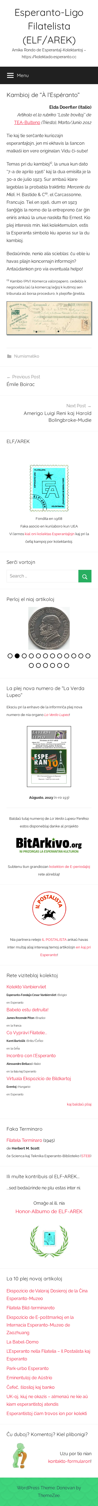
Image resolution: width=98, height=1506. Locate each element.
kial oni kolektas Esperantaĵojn (50, 534)
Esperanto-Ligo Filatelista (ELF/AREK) (49, 26)
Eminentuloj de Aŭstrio (29, 1377)
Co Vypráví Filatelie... (27, 1032)
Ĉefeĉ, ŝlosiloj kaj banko (31, 1387)
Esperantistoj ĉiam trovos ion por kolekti (47, 1413)
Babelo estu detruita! (27, 1009)
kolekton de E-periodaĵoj (69, 867)
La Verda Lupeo (56, 715)
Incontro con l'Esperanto (31, 1055)
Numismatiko (26, 356)
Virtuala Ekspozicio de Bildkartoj (39, 1078)
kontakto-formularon (69, 1461)
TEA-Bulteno (27, 122)
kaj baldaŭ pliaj (79, 1104)
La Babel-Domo (23, 1342)
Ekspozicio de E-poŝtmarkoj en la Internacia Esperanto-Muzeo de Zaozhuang (40, 1325)
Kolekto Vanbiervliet (26, 986)
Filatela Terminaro (24, 1140)
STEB (85, 1156)
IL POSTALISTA (54, 940)
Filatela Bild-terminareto (31, 1307)
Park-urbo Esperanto (28, 1368)
